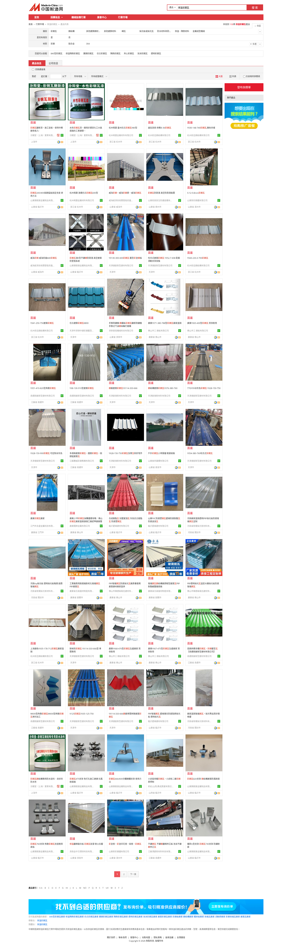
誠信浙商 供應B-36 (159, 127)
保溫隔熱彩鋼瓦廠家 (75, 916)
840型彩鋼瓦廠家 (57, 916)
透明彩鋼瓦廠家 (135, 916)
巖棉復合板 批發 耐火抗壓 (86, 844)
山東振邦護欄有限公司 (158, 460)
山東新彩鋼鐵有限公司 (197, 200)
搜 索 (255, 7)
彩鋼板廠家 (178, 916)
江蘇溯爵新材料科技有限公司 (160, 851)
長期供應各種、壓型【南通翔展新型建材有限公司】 (202, 650)
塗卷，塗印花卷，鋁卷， (125, 844)
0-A (40, 887)
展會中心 (102, 17)
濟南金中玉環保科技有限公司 (82, 851)
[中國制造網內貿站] (46, 7)
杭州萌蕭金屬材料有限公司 (121, 135)
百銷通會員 (40, 69)
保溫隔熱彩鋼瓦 (73, 53)
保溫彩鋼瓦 (42, 920)
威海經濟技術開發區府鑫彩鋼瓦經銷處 (121, 200)
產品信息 (36, 63)
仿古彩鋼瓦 (102, 53)
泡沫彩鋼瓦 (142, 53)
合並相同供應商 (253, 76)
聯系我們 (123, 937)
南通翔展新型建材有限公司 (42, 395)
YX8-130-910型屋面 (82, 388)
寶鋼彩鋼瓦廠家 (106, 916)
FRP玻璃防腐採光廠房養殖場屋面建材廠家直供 (125, 585)
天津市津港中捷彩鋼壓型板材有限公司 (82, 330)
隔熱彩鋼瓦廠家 (121, 916)
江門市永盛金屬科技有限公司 (43, 526)
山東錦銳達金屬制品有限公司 (43, 200)
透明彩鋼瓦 (156, 53)
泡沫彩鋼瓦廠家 (150, 916)
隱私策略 (158, 937)
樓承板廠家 (199, 916)
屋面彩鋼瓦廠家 (165, 916)
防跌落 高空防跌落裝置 (161, 192)
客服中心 (134, 937)
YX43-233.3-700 (197, 258)
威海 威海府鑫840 (43, 258)
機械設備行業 (78, 17)
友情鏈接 (181, 937)
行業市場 (123, 17)
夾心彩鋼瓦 (129, 53)
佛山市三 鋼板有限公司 (158, 330)
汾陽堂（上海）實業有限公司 (43, 135)
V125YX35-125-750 (82, 713)
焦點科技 (150, 940)
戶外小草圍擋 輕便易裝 (161, 453)
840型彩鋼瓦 (56, 53)
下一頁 (133, 874)
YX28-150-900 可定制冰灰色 (46, 453)
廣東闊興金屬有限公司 (80, 526)
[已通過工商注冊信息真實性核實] (62, 135)
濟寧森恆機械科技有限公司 (121, 330)
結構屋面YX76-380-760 (162, 388)
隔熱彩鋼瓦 (115, 53)
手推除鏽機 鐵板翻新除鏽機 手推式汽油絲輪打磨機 (125, 325)
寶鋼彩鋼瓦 (88, 53)
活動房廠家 (220, 916)
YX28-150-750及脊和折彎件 (125, 453)
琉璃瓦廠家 (209, 916)
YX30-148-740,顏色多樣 (201, 127)
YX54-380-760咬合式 (200, 453)
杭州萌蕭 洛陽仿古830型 (84, 192)
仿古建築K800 (79, 323)
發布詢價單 (244, 87)
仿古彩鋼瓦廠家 (91, 916)
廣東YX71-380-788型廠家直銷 (164, 323)
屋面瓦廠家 (245, 916)
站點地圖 (146, 937)
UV (107, 887)
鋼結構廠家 (188, 916)
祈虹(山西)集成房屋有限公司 (160, 786)
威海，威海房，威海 (125, 192)
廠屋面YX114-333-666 (123, 388)
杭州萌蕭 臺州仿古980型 (123, 127)
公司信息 (53, 63)
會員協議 (169, 937)
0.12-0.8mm (196, 192)
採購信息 (55, 17)
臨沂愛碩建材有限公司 (119, 526)
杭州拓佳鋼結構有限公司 (159, 135)
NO (84, 887)
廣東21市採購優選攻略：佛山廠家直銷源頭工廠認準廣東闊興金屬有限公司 (86, 521)
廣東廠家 (37, 518)
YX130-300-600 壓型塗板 (125, 258)
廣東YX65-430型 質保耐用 (202, 323)
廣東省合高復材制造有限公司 (82, 591)
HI (67, 887)
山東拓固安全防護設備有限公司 (160, 200)
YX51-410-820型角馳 (43, 388)
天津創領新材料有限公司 (120, 395)
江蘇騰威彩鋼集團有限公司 (82, 460)
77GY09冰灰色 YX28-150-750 (204, 388)
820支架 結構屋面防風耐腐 (203, 778)
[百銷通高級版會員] (58, 135)
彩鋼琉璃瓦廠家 (233, 916)
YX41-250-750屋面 (42, 323)
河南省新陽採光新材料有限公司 (200, 526)
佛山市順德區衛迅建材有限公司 (121, 591)
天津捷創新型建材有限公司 (121, 265)
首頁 (36, 17)
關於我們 (111, 937)
